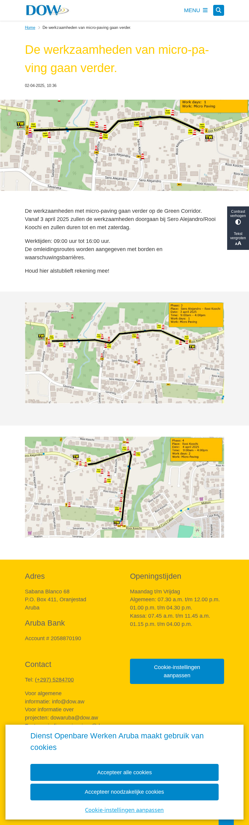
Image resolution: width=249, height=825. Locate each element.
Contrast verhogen (238, 213)
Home (30, 27)
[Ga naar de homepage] (47, 10)
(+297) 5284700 (54, 680)
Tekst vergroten (238, 236)
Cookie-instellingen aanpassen (124, 809)
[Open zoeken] (218, 10)
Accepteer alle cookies (124, 772)
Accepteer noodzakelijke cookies (124, 792)
